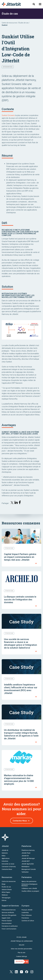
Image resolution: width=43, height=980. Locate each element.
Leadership (25, 912)
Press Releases (27, 915)
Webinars (5, 895)
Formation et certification (10, 926)
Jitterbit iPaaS (26, 853)
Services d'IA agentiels (9, 915)
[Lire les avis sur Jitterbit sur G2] (21, 961)
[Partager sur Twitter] (12, 503)
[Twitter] (11, 972)
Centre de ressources (9, 23)
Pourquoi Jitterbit (27, 910)
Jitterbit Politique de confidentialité (22, 941)
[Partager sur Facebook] (20, 503)
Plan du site (21, 952)
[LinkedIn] (16, 972)
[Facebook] (26, 972)
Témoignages (6, 898)
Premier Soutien (7, 920)
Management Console (29, 869)
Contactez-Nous (20, 821)
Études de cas (23, 23)
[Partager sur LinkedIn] (16, 503)
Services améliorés (8, 912)
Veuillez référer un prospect (30, 891)
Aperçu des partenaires (29, 881)
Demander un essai (8, 864)
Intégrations (7, 67)
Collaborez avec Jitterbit (29, 888)
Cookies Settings (21, 956)
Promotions (25, 918)
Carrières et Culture (28, 920)
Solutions (5, 853)
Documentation (7, 923)
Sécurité (21, 945)
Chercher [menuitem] (34, 4)
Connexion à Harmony (9, 866)
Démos (4, 900)
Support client (6, 918)
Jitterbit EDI (25, 856)
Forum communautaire (9, 929)
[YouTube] (21, 972)
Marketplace (25, 866)
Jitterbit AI (5, 850)
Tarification (25, 872)
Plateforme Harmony (28, 850)
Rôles (3, 856)
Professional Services (9, 910)
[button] (40, 4)
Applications (6, 858)
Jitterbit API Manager (28, 858)
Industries (5, 861)
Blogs (3, 884)
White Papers (6, 892)
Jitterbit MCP (26, 861)
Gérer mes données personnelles (21, 949)
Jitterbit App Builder (28, 864)
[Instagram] (31, 972)
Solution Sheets (7, 889)
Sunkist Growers (8, 115)
